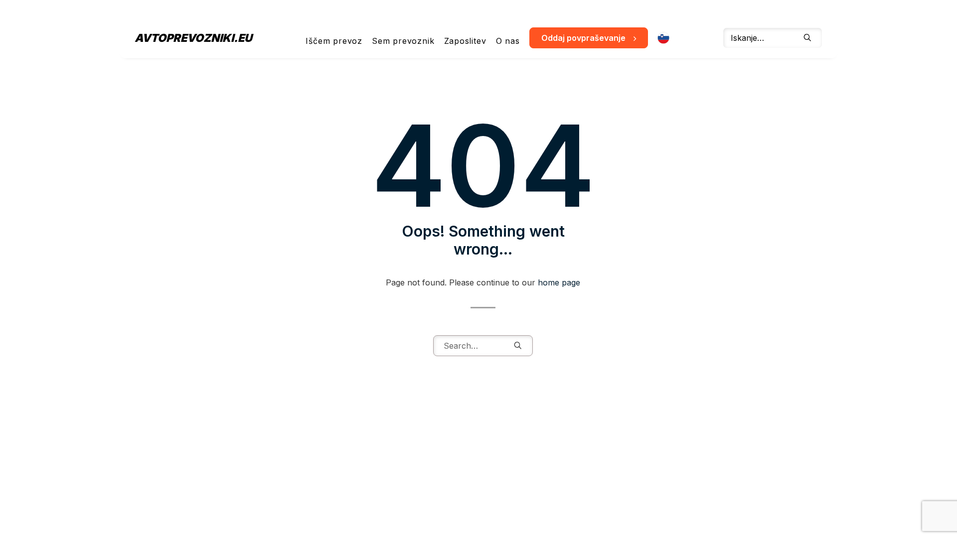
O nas (508, 41)
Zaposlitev (465, 41)
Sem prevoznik (403, 41)
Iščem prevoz (334, 41)
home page (559, 282)
